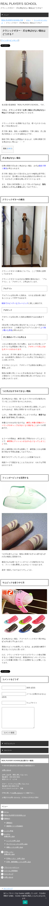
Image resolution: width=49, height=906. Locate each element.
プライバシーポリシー (11, 867)
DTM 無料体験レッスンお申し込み (18, 862)
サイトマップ (8, 874)
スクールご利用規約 (11, 871)
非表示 (9, 148)
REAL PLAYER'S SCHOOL (19, 3)
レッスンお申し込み (13, 841)
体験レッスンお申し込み (14, 847)
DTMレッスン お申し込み (15, 858)
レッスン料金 (8, 831)
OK (25, 902)
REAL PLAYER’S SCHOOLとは (15, 815)
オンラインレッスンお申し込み (17, 844)
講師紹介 (7, 818)
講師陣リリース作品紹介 (14, 826)
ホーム (6, 812)
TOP (12, 20)
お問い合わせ (6, 770)
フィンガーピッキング (10, 40)
